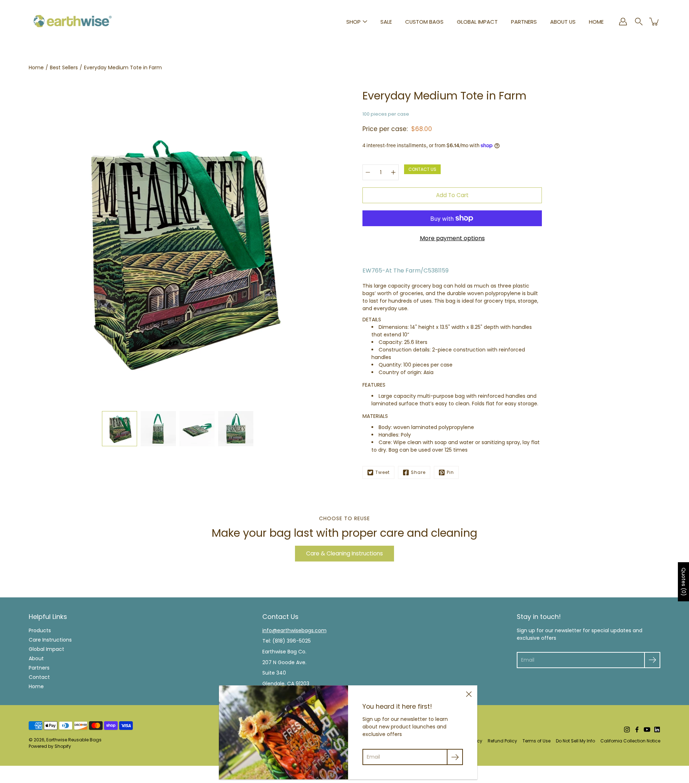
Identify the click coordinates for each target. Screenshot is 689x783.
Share (418, 472)
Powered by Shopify (50, 746)
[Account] (623, 21)
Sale (386, 21)
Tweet (382, 472)
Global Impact (477, 21)
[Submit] (652, 660)
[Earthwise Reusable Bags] (73, 21)
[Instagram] (627, 729)
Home (596, 21)
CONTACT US (422, 169)
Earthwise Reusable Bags (74, 740)
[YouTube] (647, 729)
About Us (563, 21)
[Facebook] (637, 729)
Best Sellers (64, 67)
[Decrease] (367, 172)
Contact (39, 677)
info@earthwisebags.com (294, 630)
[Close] (468, 694)
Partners (524, 21)
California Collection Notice (630, 741)
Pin (450, 472)
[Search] (639, 21)
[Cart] (654, 21)
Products (40, 630)
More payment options (452, 238)
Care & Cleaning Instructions (344, 553)
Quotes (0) (683, 582)
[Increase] (393, 172)
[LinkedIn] (657, 729)
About (36, 658)
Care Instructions (50, 639)
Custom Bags (424, 21)
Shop (353, 21)
